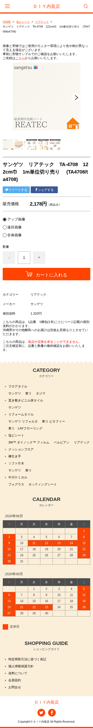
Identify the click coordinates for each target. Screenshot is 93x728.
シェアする (46, 190)
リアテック (42, 21)
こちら (20, 58)
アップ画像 (16, 219)
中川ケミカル (17, 477)
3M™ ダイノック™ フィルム (28, 442)
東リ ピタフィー (53, 421)
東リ (28, 393)
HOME (7, 21)
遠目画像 (14, 227)
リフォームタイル (21, 414)
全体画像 (14, 235)
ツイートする (17, 190)
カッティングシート (42, 484)
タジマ (40, 393)
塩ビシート (23, 21)
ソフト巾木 (16, 463)
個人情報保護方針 (21, 666)
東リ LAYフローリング (25, 428)
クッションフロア (21, 449)
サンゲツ (14, 393)
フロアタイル (17, 386)
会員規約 (14, 680)
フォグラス (16, 484)
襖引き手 (14, 456)
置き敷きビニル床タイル (25, 400)
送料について (17, 673)
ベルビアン (62, 442)
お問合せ (14, 687)
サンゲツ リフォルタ (23, 421)
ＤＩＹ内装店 (46, 6)
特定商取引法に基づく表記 (27, 659)
